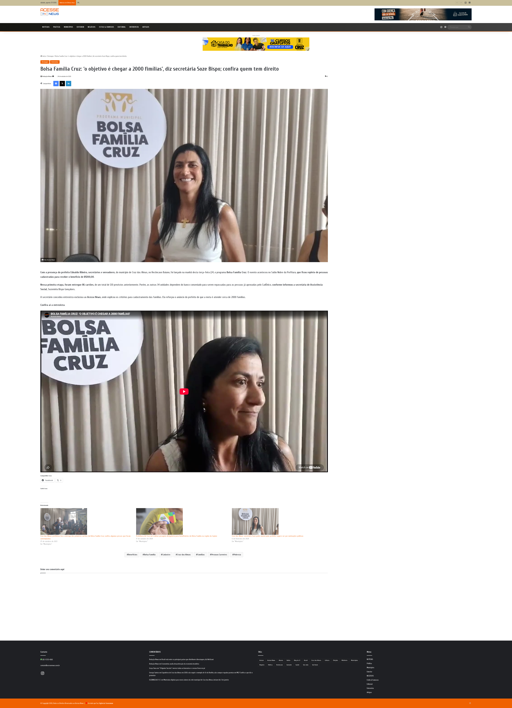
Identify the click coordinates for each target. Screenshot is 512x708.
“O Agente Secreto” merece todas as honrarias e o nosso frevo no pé (182, 668)
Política (56, 27)
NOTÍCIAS (45, 27)
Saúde (297, 665)
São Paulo (315, 665)
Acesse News (271, 660)
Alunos (281, 660)
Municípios (68, 27)
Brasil (306, 660)
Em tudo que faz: (100, 703)
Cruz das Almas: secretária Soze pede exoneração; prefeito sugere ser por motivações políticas (267, 536)
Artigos (145, 27)
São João (305, 665)
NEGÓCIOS (91, 27)
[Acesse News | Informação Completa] (49, 12)
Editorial (122, 27)
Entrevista (134, 27)
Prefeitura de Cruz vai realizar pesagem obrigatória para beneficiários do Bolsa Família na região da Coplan (176, 536)
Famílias (201, 554)
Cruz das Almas (184, 554)
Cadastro (166, 554)
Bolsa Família (149, 554)
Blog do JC (297, 660)
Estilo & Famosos (106, 27)
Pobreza (237, 554)
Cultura (327, 660)
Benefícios (132, 554)
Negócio (261, 665)
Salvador (289, 665)
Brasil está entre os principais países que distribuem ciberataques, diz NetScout (188, 659)
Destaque (50, 56)
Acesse (261, 660)
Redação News (47, 76)
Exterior (80, 27)
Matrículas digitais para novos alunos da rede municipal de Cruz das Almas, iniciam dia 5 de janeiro (196, 680)
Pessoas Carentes (219, 554)
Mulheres (344, 660)
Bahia (288, 660)
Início (44, 56)
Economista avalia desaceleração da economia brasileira (180, 664)
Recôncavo (279, 665)
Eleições (335, 660)
